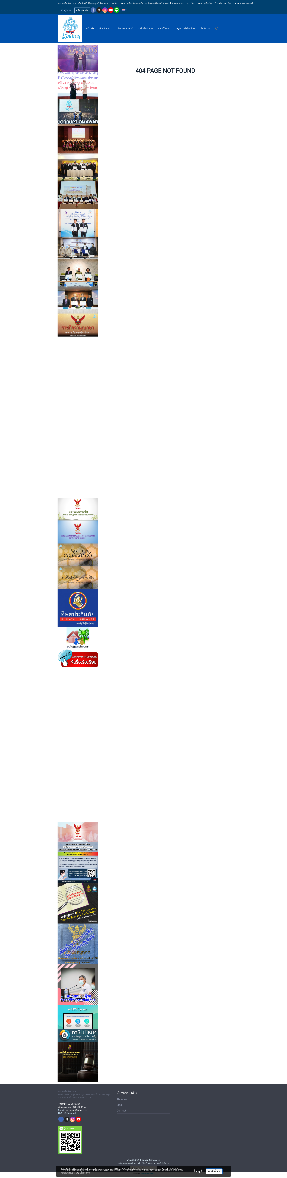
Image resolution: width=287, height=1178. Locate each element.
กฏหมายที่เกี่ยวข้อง (185, 28)
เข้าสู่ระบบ (66, 10)
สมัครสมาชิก (82, 10)
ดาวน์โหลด (164, 28)
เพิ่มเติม (204, 28)
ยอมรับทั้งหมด (214, 1171)
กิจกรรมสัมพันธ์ (125, 28)
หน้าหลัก (90, 28)
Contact (121, 1110)
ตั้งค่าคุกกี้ (198, 1171)
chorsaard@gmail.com (76, 1110)
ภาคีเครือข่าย (144, 28)
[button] (217, 28)
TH (126, 10)
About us (122, 1099)
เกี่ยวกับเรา (105, 28)
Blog (119, 1104)
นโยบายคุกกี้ (85, 1172)
